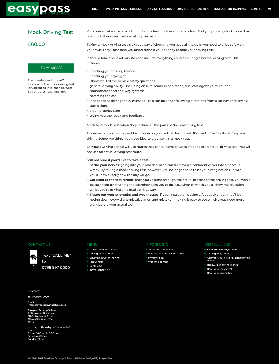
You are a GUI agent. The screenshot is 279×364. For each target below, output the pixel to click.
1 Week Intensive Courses (103, 249)
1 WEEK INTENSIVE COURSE (123, 9)
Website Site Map (158, 261)
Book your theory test (219, 268)
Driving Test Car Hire (101, 253)
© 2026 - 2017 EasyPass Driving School (50, 358)
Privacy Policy (156, 257)
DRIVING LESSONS (159, 9)
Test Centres (96, 261)
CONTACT (257, 9)
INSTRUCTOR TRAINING (230, 9)
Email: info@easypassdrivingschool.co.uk (47, 303)
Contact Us (95, 265)
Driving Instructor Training (104, 257)
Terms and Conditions (160, 249)
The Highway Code (218, 253)
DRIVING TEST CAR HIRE (193, 9)
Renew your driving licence (222, 264)
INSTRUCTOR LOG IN (101, 270)
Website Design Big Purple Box (93, 358)
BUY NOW (51, 68)
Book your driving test (219, 272)
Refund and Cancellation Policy (166, 253)
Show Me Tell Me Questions (222, 249)
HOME (95, 9)
